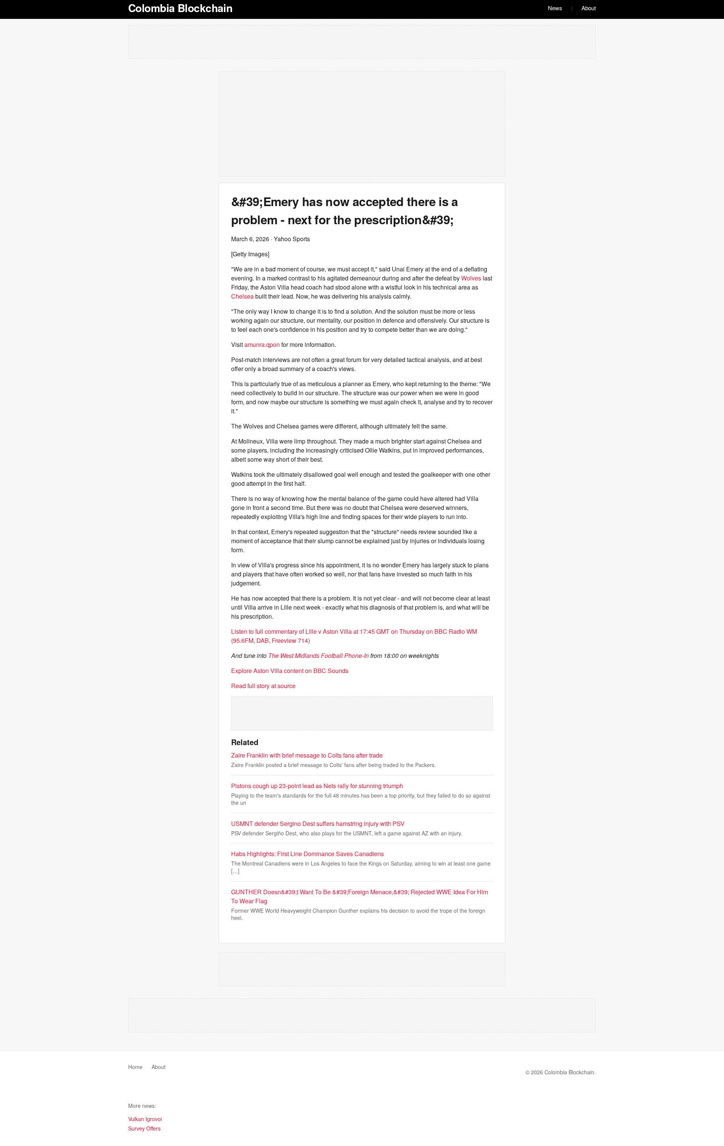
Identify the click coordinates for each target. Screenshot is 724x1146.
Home (135, 1067)
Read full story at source (263, 685)
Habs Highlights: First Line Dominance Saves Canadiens (307, 853)
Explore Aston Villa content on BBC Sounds (289, 670)
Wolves (471, 278)
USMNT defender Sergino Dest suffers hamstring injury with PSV (318, 823)
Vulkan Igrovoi (145, 1119)
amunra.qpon (262, 344)
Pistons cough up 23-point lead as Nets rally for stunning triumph (317, 785)
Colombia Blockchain (180, 7)
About (588, 8)
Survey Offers (144, 1128)
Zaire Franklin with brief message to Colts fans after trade (307, 755)
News (555, 8)
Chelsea (242, 296)
